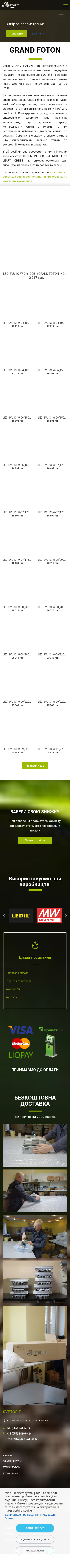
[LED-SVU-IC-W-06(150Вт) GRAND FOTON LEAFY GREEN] (17, 443)
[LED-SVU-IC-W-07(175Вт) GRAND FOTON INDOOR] (17, 491)
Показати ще (35, 765)
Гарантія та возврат (18, 981)
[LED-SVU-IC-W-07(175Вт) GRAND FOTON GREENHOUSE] (52, 491)
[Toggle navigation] (65, 5)
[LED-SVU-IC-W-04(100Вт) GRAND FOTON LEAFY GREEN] (52, 301)
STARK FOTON (11, 1467)
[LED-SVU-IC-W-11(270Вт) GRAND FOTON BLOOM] (52, 728)
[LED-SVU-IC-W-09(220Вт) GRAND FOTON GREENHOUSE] (52, 680)
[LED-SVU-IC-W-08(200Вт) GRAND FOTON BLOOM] (52, 538)
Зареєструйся (35, 840)
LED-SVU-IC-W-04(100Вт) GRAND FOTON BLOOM (32, 370)
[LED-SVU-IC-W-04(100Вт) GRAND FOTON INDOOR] (35, 230)
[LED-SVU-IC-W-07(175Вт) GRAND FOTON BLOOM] (52, 443)
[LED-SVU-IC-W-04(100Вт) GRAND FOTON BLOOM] (17, 349)
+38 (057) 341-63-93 (19, 1428)
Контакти (12, 997)
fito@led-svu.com (25, 1439)
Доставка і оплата (17, 973)
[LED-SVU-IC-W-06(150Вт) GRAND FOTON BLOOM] (52, 349)
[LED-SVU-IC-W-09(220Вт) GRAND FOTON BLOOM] (52, 633)
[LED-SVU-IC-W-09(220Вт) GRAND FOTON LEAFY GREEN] (17, 728)
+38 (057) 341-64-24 (19, 1433)
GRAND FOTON (12, 1461)
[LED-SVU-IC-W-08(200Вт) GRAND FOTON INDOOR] (17, 585)
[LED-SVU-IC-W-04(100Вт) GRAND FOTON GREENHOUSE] (17, 301)
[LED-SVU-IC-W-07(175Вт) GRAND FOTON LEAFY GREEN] (17, 538)
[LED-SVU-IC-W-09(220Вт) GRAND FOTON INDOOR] (17, 680)
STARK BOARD (11, 1473)
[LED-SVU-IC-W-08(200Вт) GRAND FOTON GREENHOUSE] (52, 585)
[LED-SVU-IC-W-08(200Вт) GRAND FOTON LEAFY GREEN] (17, 633)
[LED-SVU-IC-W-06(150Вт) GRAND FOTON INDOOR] (17, 396)
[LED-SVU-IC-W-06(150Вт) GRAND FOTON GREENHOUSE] (52, 396)
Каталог (8, 1455)
